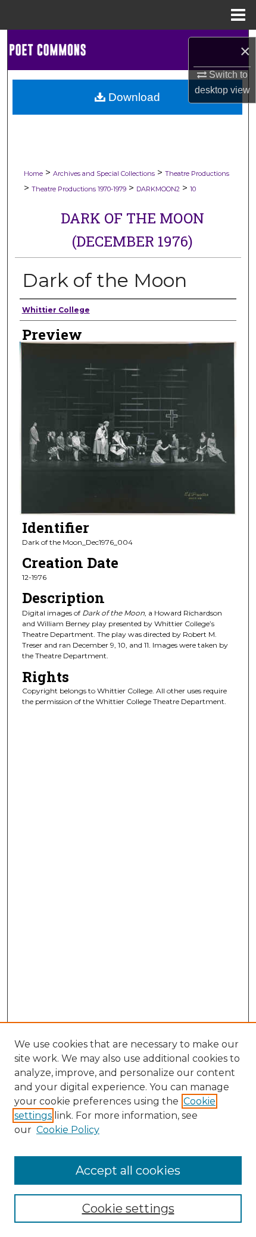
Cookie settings (128, 1208)
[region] (128, 1129)
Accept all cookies (128, 1170)
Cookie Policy (67, 1129)
